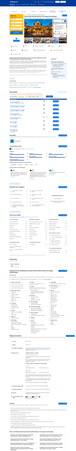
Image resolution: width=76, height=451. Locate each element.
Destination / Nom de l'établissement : (13, 17)
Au (10, 24)
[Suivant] (66, 29)
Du (10, 21)
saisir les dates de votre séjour (39, 344)
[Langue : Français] (38, 2)
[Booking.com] (14, 1)
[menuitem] (12, 5)
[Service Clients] (41, 2)
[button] (16, 28)
